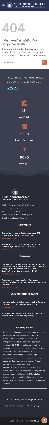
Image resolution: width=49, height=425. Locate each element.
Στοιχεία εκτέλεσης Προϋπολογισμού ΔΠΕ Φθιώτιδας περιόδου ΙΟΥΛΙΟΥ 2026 (21, 234)
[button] (3, 5)
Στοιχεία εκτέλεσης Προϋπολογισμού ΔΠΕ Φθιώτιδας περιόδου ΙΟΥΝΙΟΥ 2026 (21, 246)
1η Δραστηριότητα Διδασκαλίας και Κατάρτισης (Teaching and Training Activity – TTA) (23, 303)
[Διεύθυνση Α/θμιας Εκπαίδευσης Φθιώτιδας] (26, 5)
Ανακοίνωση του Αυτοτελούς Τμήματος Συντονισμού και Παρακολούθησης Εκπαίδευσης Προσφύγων (24, 282)
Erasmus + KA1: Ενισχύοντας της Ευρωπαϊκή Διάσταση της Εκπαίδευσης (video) (22, 315)
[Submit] (44, 62)
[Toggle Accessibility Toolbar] (44, 420)
